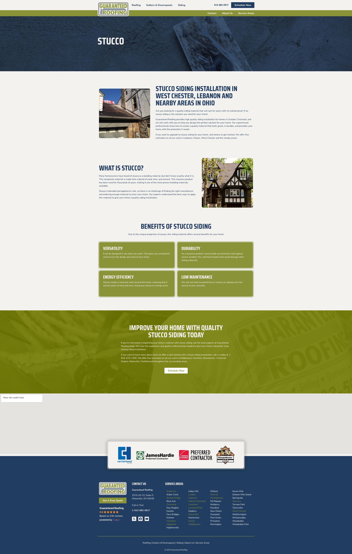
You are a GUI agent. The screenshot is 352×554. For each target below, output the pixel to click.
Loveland (192, 504)
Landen (192, 494)
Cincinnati (171, 504)
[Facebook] (140, 519)
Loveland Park (195, 507)
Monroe (214, 494)
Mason (191, 520)
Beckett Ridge (174, 497)
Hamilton (171, 520)
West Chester (239, 511)
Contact (211, 13)
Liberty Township (197, 501)
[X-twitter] (134, 519)
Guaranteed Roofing (112, 508)
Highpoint (171, 524)
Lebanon (192, 497)
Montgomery (216, 497)
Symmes (236, 501)
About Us (227, 13)
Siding (181, 5)
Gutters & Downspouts (159, 5)
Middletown (194, 524)
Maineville (193, 514)
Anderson (171, 491)
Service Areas (246, 13)
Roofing (136, 5)
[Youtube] (147, 519)
